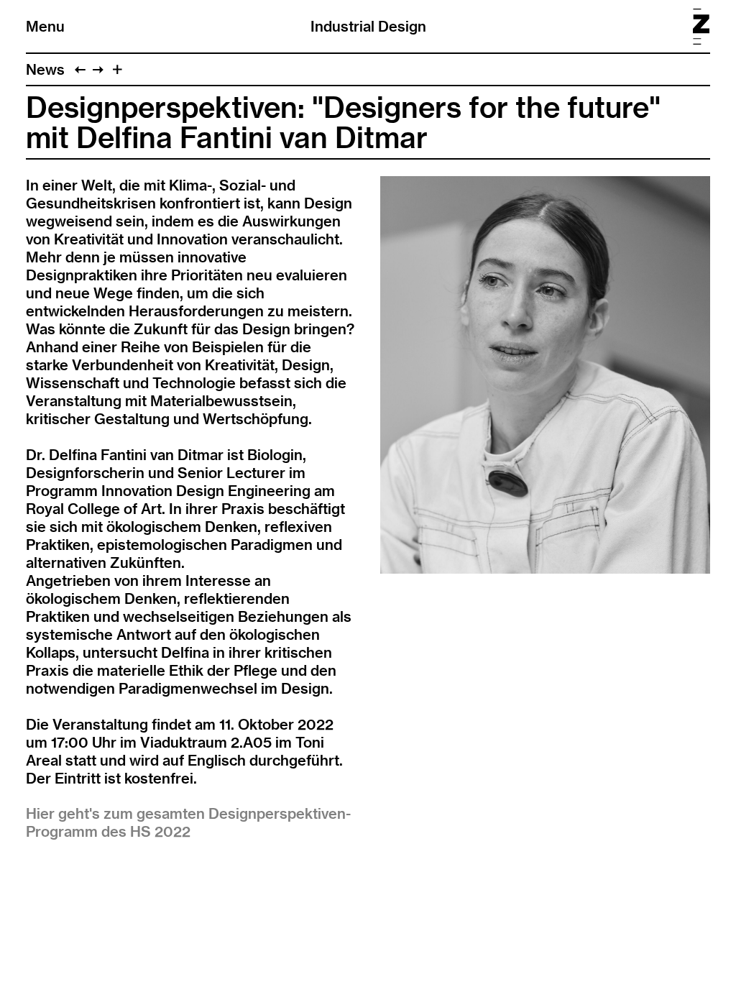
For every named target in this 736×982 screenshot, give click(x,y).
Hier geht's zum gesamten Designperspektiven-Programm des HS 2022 (188, 822)
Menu (45, 26)
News (45, 69)
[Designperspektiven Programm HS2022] (98, 69)
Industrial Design (368, 26)
